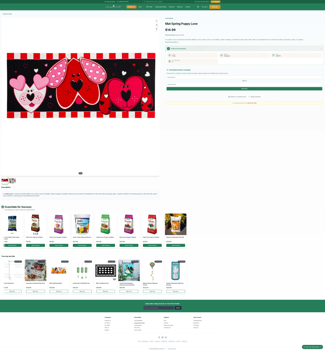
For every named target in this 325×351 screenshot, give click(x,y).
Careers (107, 330)
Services (171, 7)
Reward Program (168, 325)
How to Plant (137, 330)
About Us (179, 7)
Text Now (196, 325)
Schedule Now (197, 320)
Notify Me (244, 88)
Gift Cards (149, 7)
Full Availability (138, 320)
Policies (166, 323)
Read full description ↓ (172, 42)
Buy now (12, 291)
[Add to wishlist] (156, 20)
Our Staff (107, 325)
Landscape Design (160, 7)
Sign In (206, 7)
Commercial (131, 7)
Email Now (196, 323)
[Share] (156, 24)
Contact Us (108, 320)
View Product (12, 245)
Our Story (107, 323)
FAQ (165, 320)
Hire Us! (215, 7)
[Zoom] (156, 29)
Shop (140, 7)
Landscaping (137, 325)
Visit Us (107, 327)
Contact (187, 7)
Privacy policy (172, 348)
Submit (178, 308)
